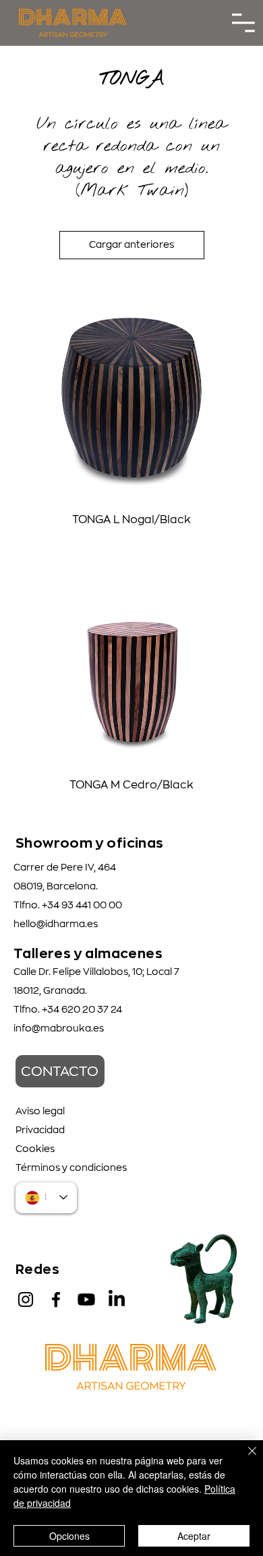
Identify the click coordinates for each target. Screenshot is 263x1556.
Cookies (35, 1148)
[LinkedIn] (117, 1299)
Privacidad (40, 1130)
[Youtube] (86, 1299)
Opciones (69, 1536)
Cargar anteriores (131, 244)
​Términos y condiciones (71, 1167)
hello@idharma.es (55, 923)
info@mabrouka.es (58, 1028)
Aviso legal (40, 1111)
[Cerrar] (244, 1459)
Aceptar (193, 1536)
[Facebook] (56, 1299)
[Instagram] (26, 1299)
